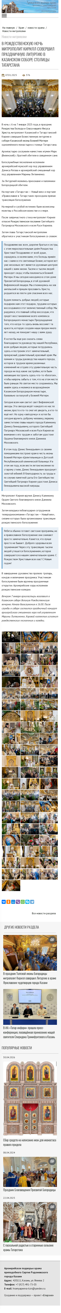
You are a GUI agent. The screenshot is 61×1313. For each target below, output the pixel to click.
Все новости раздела (44, 913)
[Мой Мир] (13, 902)
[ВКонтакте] (4, 902)
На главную (8, 27)
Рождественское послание (26, 221)
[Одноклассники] (8, 902)
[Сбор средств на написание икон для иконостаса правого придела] (30, 1099)
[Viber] (18, 902)
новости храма (36, 27)
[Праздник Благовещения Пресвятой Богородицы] (30, 1172)
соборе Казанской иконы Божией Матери (25, 140)
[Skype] (27, 902)
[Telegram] (32, 902)
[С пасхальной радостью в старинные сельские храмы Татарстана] (30, 1222)
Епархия (48, 1295)
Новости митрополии (14, 31)
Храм (21, 27)
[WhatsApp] (23, 902)
